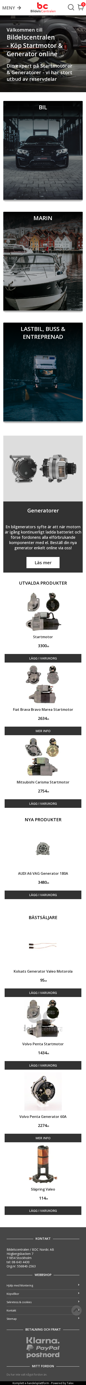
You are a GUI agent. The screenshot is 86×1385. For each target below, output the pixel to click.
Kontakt (11, 1310)
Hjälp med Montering (20, 1285)
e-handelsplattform (37, 1383)
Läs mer (43, 563)
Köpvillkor (13, 1294)
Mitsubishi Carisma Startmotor (43, 782)
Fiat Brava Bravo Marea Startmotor (43, 709)
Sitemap (12, 1319)
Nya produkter (43, 820)
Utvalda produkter (43, 583)
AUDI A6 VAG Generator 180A (43, 873)
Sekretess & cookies (19, 1302)
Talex (70, 1383)
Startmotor (43, 636)
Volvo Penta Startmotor (43, 1044)
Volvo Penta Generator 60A (43, 1116)
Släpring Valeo (43, 1189)
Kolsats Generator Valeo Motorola (43, 971)
